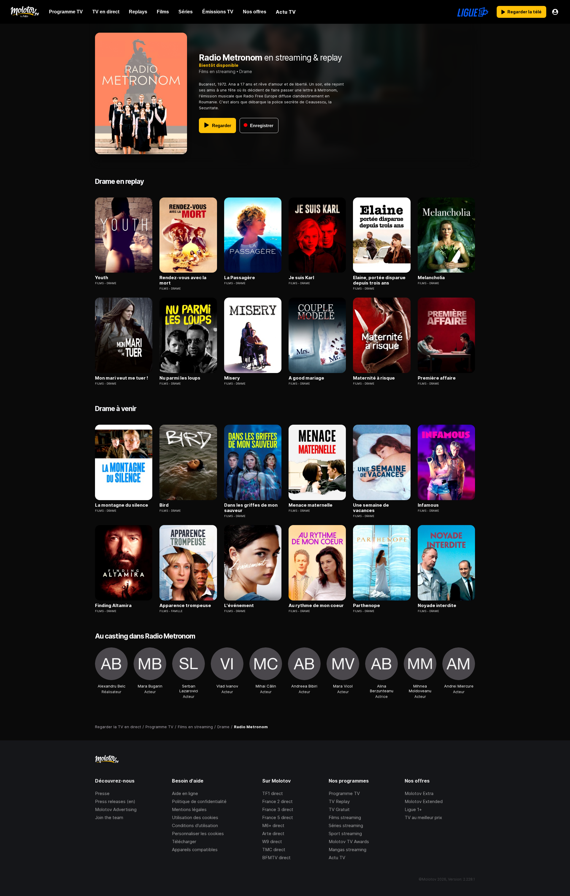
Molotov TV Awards (349, 841)
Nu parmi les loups (179, 378)
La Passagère (239, 277)
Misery (232, 378)
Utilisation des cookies (195, 817)
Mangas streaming (347, 849)
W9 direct (272, 841)
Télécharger (184, 841)
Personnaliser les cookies (198, 833)
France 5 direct (277, 817)
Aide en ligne (185, 793)
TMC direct (273, 849)
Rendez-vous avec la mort (182, 280)
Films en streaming (217, 71)
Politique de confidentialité (199, 801)
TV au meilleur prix (423, 817)
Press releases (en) (115, 801)
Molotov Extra (419, 793)
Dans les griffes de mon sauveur (251, 507)
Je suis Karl (301, 277)
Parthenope (366, 605)
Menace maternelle (310, 505)
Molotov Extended (424, 801)
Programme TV (344, 793)
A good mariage (306, 378)
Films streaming (345, 817)
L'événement (239, 605)
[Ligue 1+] (472, 12)
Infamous (428, 505)
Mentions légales (189, 809)
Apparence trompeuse (185, 605)
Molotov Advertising (116, 809)
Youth (101, 277)
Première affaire (437, 378)
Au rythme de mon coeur (316, 605)
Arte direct (273, 833)
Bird (164, 505)
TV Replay (339, 801)
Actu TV (337, 857)
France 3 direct (277, 809)
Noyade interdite (437, 605)
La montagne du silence (121, 505)
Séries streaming (346, 825)
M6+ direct (273, 825)
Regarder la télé (524, 11)
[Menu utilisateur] (555, 12)
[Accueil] (24, 12)
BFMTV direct (276, 857)
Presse (102, 793)
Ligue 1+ (413, 809)
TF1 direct (272, 793)
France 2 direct (277, 801)
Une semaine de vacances (371, 507)
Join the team (109, 817)
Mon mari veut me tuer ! (121, 378)
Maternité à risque (374, 378)
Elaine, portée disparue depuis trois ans (379, 280)
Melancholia (431, 277)
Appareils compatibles (195, 849)
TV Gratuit (339, 809)
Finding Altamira (113, 605)
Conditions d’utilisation (195, 825)
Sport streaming (345, 833)
